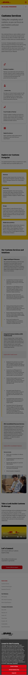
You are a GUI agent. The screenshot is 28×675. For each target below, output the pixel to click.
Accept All (14, 673)
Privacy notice (9, 663)
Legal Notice (15, 663)
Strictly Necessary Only (14, 669)
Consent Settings (14, 666)
